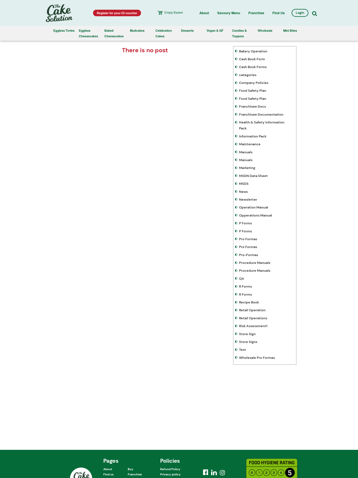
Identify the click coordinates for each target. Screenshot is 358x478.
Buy (130, 469)
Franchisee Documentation (261, 114)
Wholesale (265, 30)
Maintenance (249, 144)
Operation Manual (253, 207)
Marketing (247, 168)
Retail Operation (252, 310)
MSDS (244, 183)
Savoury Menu (228, 12)
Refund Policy (170, 469)
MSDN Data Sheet (253, 176)
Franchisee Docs (252, 106)
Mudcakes (137, 30)
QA (241, 278)
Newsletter (248, 199)
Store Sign (247, 334)
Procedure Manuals (254, 263)
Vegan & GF (215, 30)
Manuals (245, 152)
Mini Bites (290, 30)
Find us (278, 12)
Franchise (256, 12)
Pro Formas (248, 239)
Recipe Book (249, 302)
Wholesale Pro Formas (257, 357)
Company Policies (253, 83)
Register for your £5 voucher (117, 13)
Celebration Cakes (164, 33)
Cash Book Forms (253, 67)
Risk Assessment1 (253, 326)
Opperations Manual (255, 215)
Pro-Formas (248, 255)
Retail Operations (253, 318)
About (204, 12)
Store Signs (248, 342)
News (243, 191)
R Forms (245, 286)
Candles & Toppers (239, 33)
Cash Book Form (252, 59)
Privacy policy (170, 474)
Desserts (187, 30)
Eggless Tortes (64, 30)
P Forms (245, 223)
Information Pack (252, 136)
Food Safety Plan (252, 90)
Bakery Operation (253, 51)
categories (247, 75)
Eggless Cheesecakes (88, 33)
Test (242, 349)
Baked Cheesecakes (114, 33)
